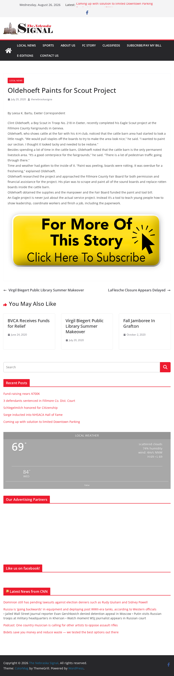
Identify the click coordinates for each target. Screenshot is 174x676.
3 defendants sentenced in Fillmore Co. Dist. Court (39, 401)
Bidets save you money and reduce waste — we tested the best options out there (61, 632)
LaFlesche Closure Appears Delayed (137, 290)
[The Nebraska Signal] (8, 50)
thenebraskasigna (41, 99)
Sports (48, 45)
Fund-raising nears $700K (21, 394)
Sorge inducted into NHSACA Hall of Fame (33, 415)
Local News (26, 45)
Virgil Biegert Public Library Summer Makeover (46, 290)
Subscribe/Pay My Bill (144, 45)
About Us (68, 45)
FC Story (89, 45)
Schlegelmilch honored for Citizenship (30, 408)
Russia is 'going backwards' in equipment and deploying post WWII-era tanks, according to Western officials (79, 609)
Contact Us (49, 56)
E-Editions (25, 56)
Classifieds (111, 45)
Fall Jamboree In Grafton (139, 323)
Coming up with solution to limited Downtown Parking (114, 5)
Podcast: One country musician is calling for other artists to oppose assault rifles (60, 625)
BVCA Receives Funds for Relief (29, 323)
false (87, 485)
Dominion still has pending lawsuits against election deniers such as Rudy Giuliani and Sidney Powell (75, 602)
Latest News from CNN (29, 591)
